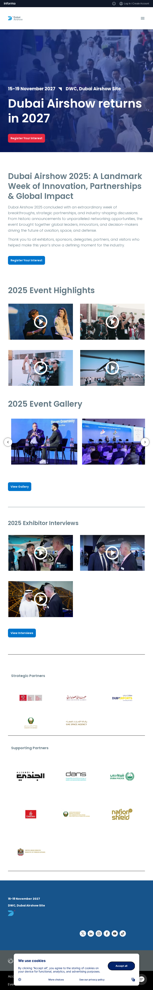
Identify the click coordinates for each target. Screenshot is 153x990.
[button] (141, 979)
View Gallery (20, 487)
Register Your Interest (26, 138)
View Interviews (22, 633)
